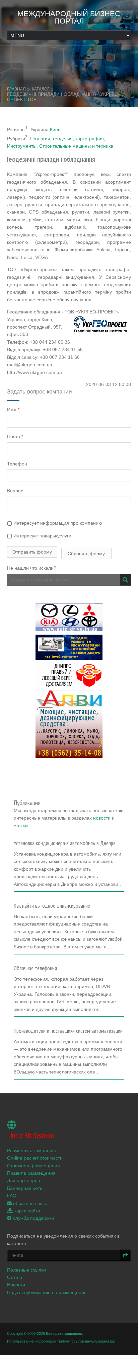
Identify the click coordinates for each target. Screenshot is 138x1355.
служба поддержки (33, 1218)
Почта (15, 436)
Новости (16, 1284)
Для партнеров (23, 1180)
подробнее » (30, 886)
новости (102, 818)
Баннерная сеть (24, 1188)
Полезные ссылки (26, 1270)
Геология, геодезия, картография (67, 138)
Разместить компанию (31, 1150)
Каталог (41, 89)
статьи (21, 825)
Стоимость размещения (33, 1165)
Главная (16, 89)
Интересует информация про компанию (57, 523)
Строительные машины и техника (76, 146)
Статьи (14, 1277)
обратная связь (29, 1203)
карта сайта (26, 1210)
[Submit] (125, 580)
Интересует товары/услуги (41, 535)
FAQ (11, 1195)
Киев (55, 129)
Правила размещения (31, 1173)
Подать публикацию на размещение (47, 1292)
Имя (13, 409)
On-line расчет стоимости (35, 1158)
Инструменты (22, 146)
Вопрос (15, 490)
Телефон (17, 463)
